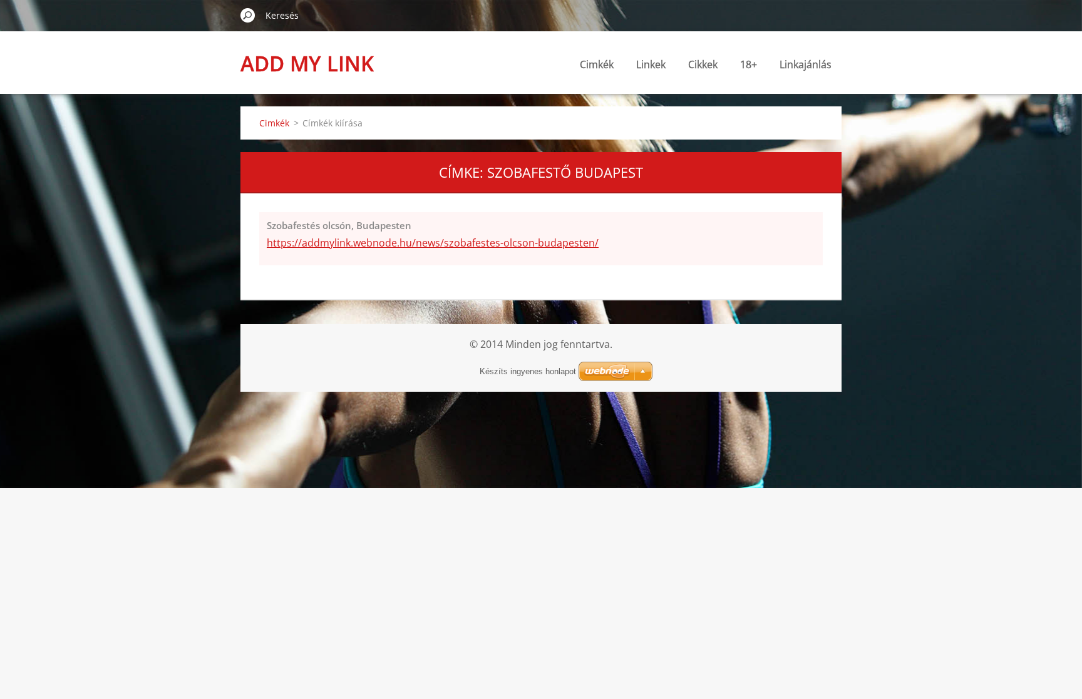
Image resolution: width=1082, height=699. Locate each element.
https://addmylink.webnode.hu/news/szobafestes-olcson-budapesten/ (433, 243)
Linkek (651, 64)
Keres (247, 15)
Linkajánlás (806, 64)
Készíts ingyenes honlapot (528, 371)
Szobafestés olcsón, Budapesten (339, 225)
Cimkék (597, 64)
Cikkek (703, 64)
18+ (748, 64)
